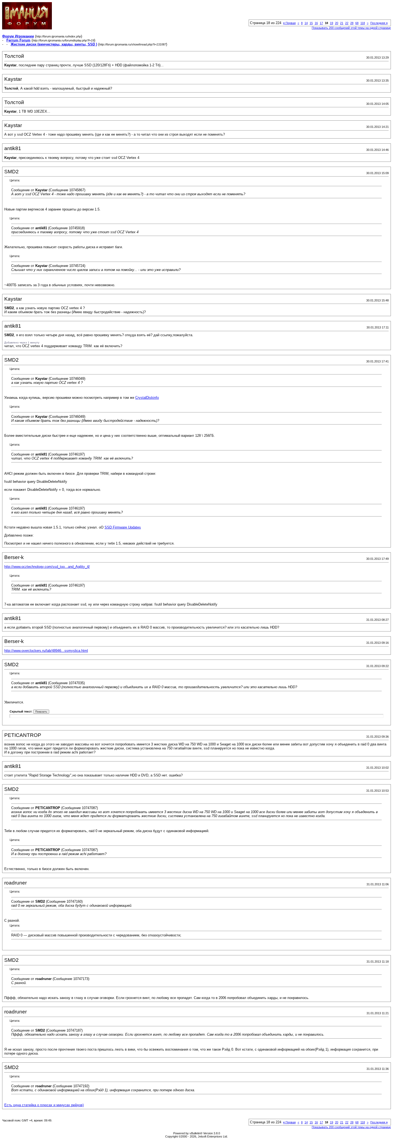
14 (306, 23)
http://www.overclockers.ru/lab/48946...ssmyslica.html (46, 651)
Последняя (379, 23)
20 (336, 23)
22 (346, 23)
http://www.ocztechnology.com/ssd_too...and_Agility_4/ (47, 567)
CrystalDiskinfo (147, 398)
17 (321, 23)
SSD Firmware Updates (123, 527)
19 (331, 23)
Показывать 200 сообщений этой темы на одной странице (351, 27)
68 (357, 23)
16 (316, 23)
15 (311, 23)
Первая (289, 23)
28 (351, 23)
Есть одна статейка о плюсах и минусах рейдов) (44, 1105)
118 (362, 23)
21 (341, 23)
